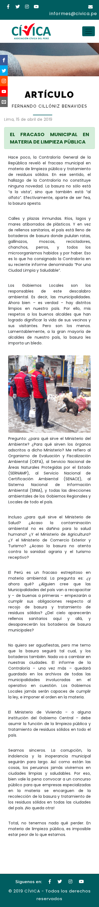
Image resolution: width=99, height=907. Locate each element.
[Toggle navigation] (88, 31)
